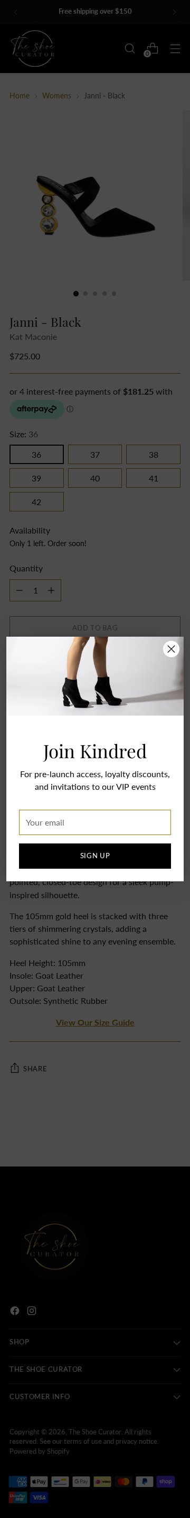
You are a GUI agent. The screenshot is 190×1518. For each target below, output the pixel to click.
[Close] (171, 649)
